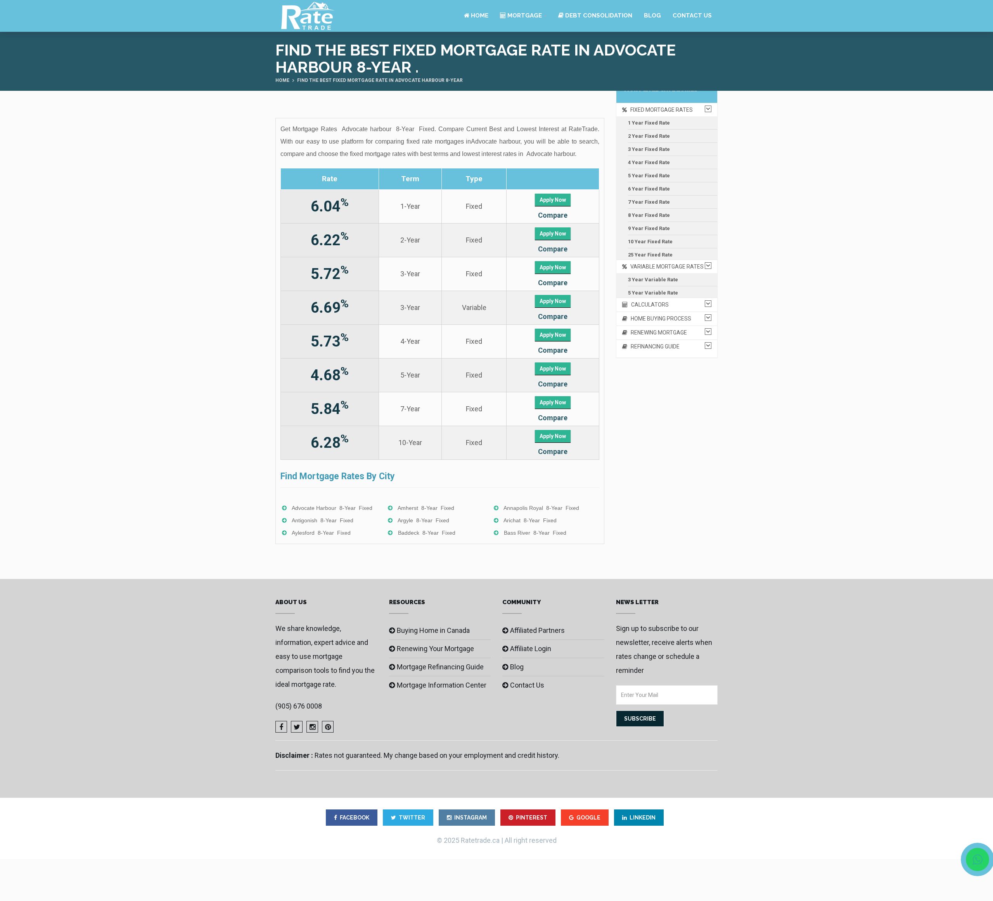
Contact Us (692, 15)
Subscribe (640, 719)
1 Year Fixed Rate (649, 123)
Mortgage (524, 15)
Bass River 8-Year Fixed (535, 533)
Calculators (648, 304)
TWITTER (412, 817)
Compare (552, 215)
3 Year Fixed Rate (649, 149)
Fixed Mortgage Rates (660, 110)
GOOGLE (588, 817)
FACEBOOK (354, 817)
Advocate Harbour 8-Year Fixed (332, 508)
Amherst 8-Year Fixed (426, 508)
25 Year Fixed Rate (650, 255)
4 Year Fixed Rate (649, 162)
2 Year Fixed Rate (649, 136)
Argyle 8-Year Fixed (423, 520)
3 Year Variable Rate (653, 279)
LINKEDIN (643, 817)
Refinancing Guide (653, 346)
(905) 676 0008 (298, 706)
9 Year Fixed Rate (649, 228)
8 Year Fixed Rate (649, 215)
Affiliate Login (530, 649)
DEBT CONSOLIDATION (598, 15)
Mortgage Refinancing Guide (440, 667)
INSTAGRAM (470, 817)
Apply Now (553, 200)
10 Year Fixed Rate (650, 241)
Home (478, 15)
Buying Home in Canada (433, 630)
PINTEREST (531, 817)
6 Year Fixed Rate (649, 189)
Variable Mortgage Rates (665, 266)
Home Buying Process (659, 318)
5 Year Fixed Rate (649, 175)
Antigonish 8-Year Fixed (322, 520)
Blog (652, 15)
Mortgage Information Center (441, 685)
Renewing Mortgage (657, 332)
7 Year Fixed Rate (649, 202)
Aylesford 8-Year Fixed (321, 533)
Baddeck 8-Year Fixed (426, 533)
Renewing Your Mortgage (435, 649)
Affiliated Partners (537, 630)
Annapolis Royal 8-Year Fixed (541, 508)
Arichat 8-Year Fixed (530, 520)
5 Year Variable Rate (653, 293)
